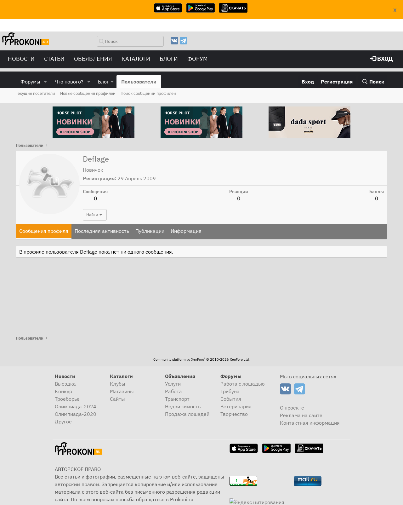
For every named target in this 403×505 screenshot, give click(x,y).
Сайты (117, 399)
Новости (21, 58)
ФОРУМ (197, 58)
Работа (173, 391)
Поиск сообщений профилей (148, 93)
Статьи (54, 58)
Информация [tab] (186, 231)
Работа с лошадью (242, 384)
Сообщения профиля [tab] (43, 231)
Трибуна (230, 391)
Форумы (30, 81)
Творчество (234, 414)
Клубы (117, 384)
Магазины (122, 391)
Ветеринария (236, 406)
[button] (45, 81)
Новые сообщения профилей (88, 93)
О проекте (292, 408)
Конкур (63, 391)
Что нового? (69, 81)
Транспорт (177, 399)
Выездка (65, 384)
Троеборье (67, 399)
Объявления (93, 58)
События (230, 399)
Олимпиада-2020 (75, 414)
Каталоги (136, 58)
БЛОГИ (169, 58)
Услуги (173, 384)
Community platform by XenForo (201, 359)
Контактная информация (310, 423)
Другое (63, 421)
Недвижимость (183, 406)
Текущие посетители (35, 93)
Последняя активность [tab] (102, 231)
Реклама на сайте (301, 415)
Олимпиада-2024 (75, 406)
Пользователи (138, 81)
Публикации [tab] (149, 231)
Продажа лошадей (187, 414)
